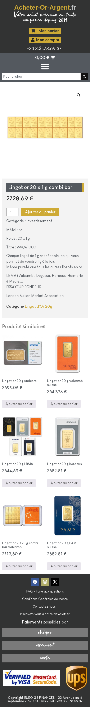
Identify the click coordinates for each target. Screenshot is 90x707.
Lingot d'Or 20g (38, 306)
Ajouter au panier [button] (18, 404)
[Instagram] (45, 582)
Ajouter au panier (40, 212)
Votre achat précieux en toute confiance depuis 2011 (45, 17)
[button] (78, 95)
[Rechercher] (84, 76)
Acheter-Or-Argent (45, 7)
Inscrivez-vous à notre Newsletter (45, 614)
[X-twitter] (55, 582)
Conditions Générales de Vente (45, 599)
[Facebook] (35, 582)
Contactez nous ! (45, 606)
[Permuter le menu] (45, 66)
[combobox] (41, 76)
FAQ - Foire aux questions (45, 591)
